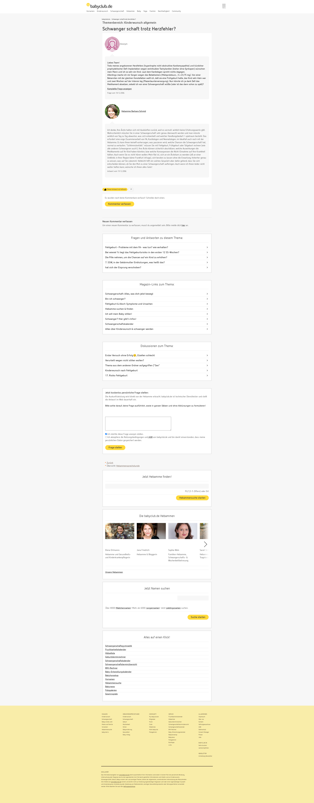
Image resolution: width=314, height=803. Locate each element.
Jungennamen (152, 608)
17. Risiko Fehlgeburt (116, 375)
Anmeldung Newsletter (205, 756)
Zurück (110, 463)
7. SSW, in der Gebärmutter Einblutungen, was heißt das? (135, 262)
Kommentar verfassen (119, 204)
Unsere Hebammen (114, 572)
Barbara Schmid (133, 111)
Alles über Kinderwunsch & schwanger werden (129, 329)
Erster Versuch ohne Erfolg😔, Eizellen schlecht (130, 355)
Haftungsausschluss (129, 786)
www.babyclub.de (124, 775)
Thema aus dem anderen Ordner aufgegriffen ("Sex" (132, 365)
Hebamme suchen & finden (119, 309)
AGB (150, 437)
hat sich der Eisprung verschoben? (123, 267)
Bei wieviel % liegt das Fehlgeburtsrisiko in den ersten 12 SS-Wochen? (142, 252)
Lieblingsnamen (173, 608)
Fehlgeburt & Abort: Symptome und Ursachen (129, 304)
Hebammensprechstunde (128, 466)
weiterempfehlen (204, 748)
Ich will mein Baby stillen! (118, 314)
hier (183, 225)
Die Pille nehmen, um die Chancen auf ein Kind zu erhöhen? (136, 257)
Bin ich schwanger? (115, 299)
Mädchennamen (123, 608)
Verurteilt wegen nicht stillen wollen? (124, 360)
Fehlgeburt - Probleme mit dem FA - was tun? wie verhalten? (136, 247)
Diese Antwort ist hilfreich (116, 189)
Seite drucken (203, 745)
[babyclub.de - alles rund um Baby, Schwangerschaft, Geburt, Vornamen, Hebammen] (99, 7)
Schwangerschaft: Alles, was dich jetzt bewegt (129, 294)
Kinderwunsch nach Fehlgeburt (121, 370)
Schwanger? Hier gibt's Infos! (120, 319)
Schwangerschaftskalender (119, 324)
